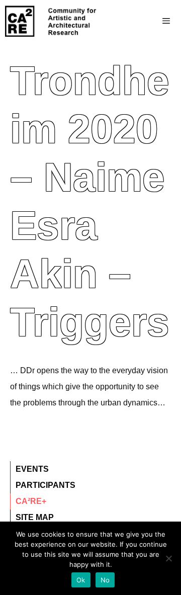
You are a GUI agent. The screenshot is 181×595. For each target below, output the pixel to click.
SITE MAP (35, 517)
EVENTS (32, 469)
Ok (80, 580)
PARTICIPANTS (45, 485)
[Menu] (146, 21)
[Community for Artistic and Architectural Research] (51, 21)
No (105, 580)
